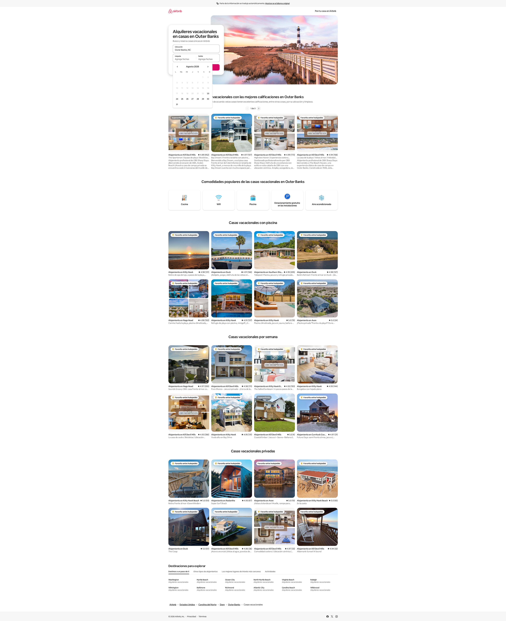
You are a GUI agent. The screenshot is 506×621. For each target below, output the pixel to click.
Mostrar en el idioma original (277, 3)
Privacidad (191, 616)
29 (203, 99)
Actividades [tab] (270, 571)
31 (177, 104)
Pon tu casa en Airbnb (325, 11)
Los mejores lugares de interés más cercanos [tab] (241, 571)
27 (192, 99)
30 (208, 99)
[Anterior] (247, 108)
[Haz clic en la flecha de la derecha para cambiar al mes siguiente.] (208, 66)
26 (187, 99)
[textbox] (184, 59)
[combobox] (196, 49)
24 (177, 99)
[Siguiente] (259, 108)
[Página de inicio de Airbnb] (175, 11)
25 (182, 99)
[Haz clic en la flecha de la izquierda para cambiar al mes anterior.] (177, 66)
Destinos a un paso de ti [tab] (178, 571)
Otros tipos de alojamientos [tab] (205, 571)
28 (198, 99)
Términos (203, 616)
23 (208, 93)
